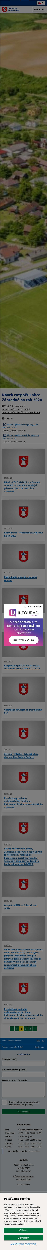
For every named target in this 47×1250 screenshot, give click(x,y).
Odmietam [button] (23, 1237)
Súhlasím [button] (23, 1230)
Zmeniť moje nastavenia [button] (23, 1244)
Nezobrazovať (31, 606)
